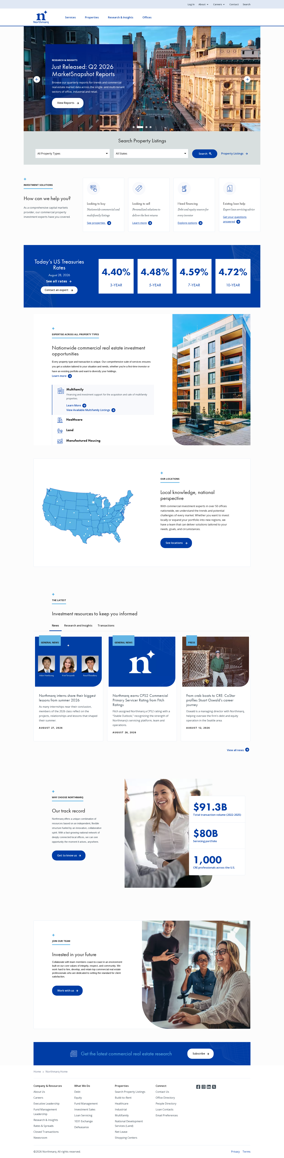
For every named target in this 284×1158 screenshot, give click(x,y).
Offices (147, 17)
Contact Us (162, 1092)
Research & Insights (120, 17)
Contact (234, 4)
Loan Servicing (83, 1115)
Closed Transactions (46, 1132)
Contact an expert (57, 290)
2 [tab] (138, 127)
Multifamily (122, 1115)
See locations (174, 543)
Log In (191, 4)
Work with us (65, 990)
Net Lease (121, 1132)
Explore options (187, 223)
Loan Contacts (164, 1109)
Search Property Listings (130, 1092)
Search (246, 4)
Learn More (73, 405)
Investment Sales (84, 1109)
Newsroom (40, 1137)
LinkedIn (209, 1086)
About (202, 4)
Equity (78, 1097)
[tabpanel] (142, 78)
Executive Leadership (46, 1103)
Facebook (198, 1086)
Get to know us (67, 855)
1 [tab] (134, 127)
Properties (92, 17)
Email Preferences (167, 1115)
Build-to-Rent (123, 1097)
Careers (217, 4)
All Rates (113, 287)
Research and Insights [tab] (78, 625)
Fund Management (86, 1103)
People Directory (166, 1103)
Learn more (139, 223)
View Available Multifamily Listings (88, 410)
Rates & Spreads (44, 1126)
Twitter (214, 1086)
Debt (77, 1092)
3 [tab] (142, 127)
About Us (39, 1092)
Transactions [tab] (106, 625)
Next (247, 79)
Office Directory (165, 1097)
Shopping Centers (126, 1137)
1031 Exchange (83, 1121)
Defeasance (81, 1127)
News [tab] (55, 625)
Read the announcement (73, 105)
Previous (37, 79)
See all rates (56, 281)
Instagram (203, 1086)
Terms (246, 1151)
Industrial (121, 1109)
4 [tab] (151, 127)
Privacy (235, 1151)
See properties (96, 223)
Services (70, 17)
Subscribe (199, 1053)
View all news (235, 750)
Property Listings (232, 153)
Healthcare (121, 1103)
